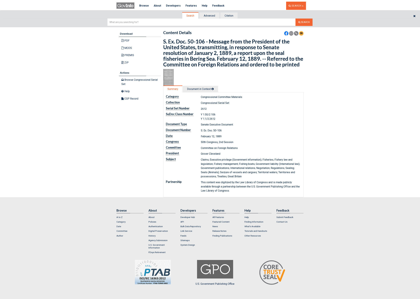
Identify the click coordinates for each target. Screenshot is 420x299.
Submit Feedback (284, 217)
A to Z (119, 217)
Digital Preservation (158, 231)
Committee (121, 231)
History (152, 235)
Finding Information (253, 221)
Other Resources (252, 235)
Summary (173, 89)
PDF (126, 40)
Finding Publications (222, 235)
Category (121, 221)
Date (118, 226)
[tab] (190, 15)
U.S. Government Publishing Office (215, 283)
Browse (144, 5)
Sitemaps (185, 240)
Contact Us (281, 221)
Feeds (183, 235)
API (182, 221)
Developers (173, 5)
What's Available (252, 226)
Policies (152, 221)
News (215, 226)
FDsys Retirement (157, 252)
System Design (187, 245)
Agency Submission (158, 240)
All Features (218, 217)
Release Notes (219, 231)
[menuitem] (130, 217)
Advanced (209, 15)
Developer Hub (187, 217)
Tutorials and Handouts (255, 231)
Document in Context (199, 89)
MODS (128, 48)
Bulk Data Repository (190, 226)
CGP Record (131, 98)
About (157, 5)
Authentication (155, 226)
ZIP (126, 62)
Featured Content (221, 221)
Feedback (218, 5)
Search (190, 15)
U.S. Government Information (156, 246)
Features (191, 5)
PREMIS (129, 55)
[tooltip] (212, 89)
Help (204, 5)
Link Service (186, 231)
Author (119, 235)
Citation (229, 15)
